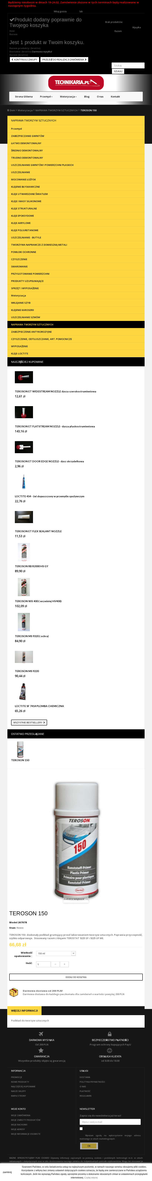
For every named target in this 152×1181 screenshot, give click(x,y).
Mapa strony (18, 1095)
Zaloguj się (73, 11)
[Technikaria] (75, 83)
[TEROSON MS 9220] (76, 658)
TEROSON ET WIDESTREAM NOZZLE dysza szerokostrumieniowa (55, 391)
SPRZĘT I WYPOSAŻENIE (25, 288)
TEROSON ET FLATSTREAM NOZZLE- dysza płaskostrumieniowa (55, 426)
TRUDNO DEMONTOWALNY (27, 157)
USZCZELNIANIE (20, 172)
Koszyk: (110, 15)
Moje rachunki (19, 1124)
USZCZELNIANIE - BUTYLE (26, 237)
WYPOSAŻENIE (19, 346)
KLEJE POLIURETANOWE (24, 230)
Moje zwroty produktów (25, 1120)
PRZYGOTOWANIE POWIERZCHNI (30, 273)
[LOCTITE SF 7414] (76, 693)
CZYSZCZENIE (19, 259)
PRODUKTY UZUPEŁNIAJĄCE (27, 281)
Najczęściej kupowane (27, 361)
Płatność (85, 1091)
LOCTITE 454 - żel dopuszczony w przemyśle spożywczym (49, 496)
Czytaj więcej (91, 1177)
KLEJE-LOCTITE (19, 353)
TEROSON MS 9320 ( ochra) (32, 636)
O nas (83, 1086)
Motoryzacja (25, 110)
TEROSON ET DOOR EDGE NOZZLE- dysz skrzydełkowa (49, 461)
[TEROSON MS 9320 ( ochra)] (76, 623)
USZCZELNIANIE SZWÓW (25, 317)
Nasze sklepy (18, 1091)
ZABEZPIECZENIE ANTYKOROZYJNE (31, 331)
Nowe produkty (20, 1081)
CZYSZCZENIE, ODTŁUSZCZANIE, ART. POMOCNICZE (41, 339)
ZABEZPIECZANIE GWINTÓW (27, 136)
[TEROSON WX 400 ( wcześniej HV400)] (76, 589)
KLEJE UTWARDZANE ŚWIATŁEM (29, 194)
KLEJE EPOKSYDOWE (22, 215)
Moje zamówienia (20, 1115)
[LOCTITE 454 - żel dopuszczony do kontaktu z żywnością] (76, 484)
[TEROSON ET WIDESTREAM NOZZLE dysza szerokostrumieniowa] (76, 379)
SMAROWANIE (19, 266)
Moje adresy (18, 1129)
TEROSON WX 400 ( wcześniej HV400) (38, 601)
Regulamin (85, 1095)
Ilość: (29, 963)
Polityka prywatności (92, 1081)
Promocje (16, 1077)
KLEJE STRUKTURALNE (24, 208)
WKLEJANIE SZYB (20, 302)
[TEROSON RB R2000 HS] (76, 554)
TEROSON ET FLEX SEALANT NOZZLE (38, 531)
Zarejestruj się (90, 11)
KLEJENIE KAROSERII (22, 310)
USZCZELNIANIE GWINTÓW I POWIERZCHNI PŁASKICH (42, 165)
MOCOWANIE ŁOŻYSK (23, 179)
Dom (12, 110)
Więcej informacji (24, 1010)
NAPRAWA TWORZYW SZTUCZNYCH (56, 110)
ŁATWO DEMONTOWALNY (26, 143)
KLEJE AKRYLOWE (21, 223)
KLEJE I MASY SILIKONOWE (26, 201)
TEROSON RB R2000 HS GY (31, 566)
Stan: (12, 927)
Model (13, 922)
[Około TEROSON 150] (21, 749)
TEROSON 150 (20, 760)
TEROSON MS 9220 (27, 671)
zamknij (7, 1172)
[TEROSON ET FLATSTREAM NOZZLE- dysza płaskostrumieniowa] (76, 414)
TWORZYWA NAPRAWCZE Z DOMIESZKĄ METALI (39, 244)
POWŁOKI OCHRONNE (23, 252)
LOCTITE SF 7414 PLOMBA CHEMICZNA (39, 706)
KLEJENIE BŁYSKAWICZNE (25, 186)
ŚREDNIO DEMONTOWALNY (27, 150)
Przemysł (16, 128)
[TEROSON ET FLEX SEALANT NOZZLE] (76, 519)
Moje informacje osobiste (25, 1133)
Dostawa (85, 1077)
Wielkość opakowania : (23, 954)
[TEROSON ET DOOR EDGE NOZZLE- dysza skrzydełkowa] (76, 449)
